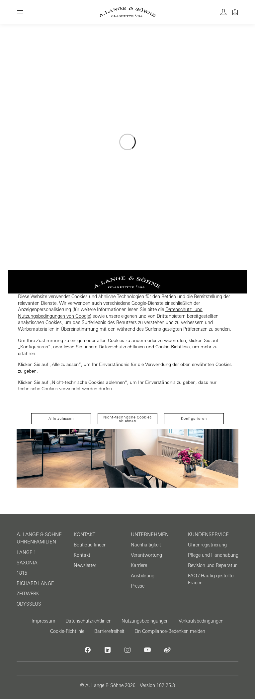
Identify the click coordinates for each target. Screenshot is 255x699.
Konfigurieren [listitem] (194, 418)
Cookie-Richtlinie (172, 346)
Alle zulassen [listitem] (60, 418)
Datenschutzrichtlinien (122, 346)
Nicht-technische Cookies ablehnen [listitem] (127, 419)
